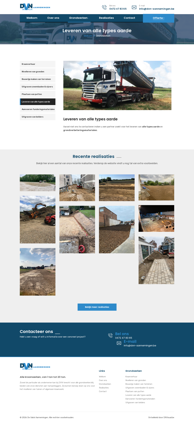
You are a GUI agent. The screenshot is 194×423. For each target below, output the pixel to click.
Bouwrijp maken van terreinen (36, 79)
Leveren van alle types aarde (36, 102)
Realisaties (106, 18)
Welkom (31, 18)
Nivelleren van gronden (33, 71)
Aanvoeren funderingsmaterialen (38, 109)
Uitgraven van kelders (32, 117)
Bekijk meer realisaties (97, 307)
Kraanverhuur (28, 64)
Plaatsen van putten (32, 94)
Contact (129, 18)
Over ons (53, 18)
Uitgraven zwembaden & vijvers (37, 86)
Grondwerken (78, 18)
